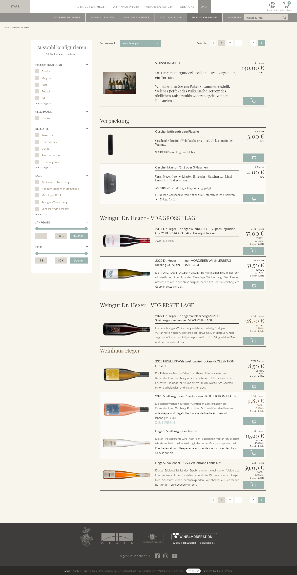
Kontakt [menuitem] (77, 570)
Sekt (44, 98)
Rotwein (46, 91)
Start (15, 6)
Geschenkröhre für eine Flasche (177, 131)
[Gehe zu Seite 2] (261, 43)
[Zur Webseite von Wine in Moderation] (194, 538)
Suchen (78, 235)
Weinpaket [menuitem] (235, 17)
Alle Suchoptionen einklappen (61, 53)
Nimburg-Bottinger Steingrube (60, 188)
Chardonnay (49, 142)
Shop (6, 27)
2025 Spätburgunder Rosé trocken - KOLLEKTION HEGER (195, 396)
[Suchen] (284, 17)
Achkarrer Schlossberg (55, 182)
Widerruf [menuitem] (193, 570)
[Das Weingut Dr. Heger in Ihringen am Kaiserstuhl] (86, 537)
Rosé (44, 84)
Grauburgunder (51, 162)
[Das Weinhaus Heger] (117, 538)
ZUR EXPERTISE (165, 422)
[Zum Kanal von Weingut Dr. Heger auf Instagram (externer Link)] (174, 555)
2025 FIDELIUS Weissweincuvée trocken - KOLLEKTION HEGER (194, 363)
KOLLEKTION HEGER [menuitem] (137, 17)
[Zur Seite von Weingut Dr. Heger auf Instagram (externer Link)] (165, 556)
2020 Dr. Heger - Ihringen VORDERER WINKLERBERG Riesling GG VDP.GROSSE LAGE (193, 262)
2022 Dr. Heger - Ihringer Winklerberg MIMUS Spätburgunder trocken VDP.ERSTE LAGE (187, 318)
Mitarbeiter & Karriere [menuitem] (170, 570)
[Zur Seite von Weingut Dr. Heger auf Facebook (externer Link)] (157, 556)
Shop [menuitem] (205, 6)
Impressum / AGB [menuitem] (109, 570)
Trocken (46, 118)
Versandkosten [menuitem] (147, 570)
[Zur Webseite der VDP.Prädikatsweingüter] (152, 538)
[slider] (37, 228)
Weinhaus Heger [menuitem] (126, 6)
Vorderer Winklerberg (55, 208)
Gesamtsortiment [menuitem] (205, 17)
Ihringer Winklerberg (54, 202)
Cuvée (45, 148)
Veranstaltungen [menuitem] (159, 6)
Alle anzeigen (42, 103)
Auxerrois (47, 135)
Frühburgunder (51, 155)
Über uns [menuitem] (187, 6)
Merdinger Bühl (51, 195)
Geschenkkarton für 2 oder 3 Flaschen (181, 167)
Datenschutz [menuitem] (129, 570)
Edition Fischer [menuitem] (171, 17)
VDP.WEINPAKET (167, 63)
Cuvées (46, 71)
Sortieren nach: (108, 43)
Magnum (46, 78)
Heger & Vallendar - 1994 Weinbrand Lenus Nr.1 (188, 463)
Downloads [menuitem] (90, 570)
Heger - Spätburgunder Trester (176, 431)
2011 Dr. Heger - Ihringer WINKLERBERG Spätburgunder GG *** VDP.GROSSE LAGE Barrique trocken (195, 231)
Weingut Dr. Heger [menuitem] (92, 6)
